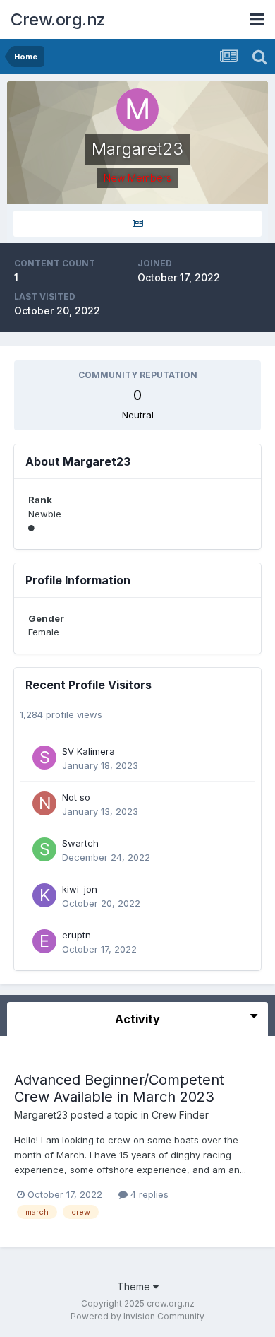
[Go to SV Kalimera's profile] (44, 758)
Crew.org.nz (58, 19)
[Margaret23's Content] (137, 223)
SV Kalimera (88, 751)
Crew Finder (180, 1115)
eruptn (76, 935)
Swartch (80, 843)
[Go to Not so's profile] (44, 803)
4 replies (148, 1194)
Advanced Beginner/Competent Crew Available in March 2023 (119, 1088)
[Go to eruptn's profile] (44, 941)
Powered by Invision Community (137, 1316)
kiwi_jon (79, 889)
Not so (76, 797)
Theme (135, 1286)
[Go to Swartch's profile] (44, 849)
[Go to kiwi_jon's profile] (44, 895)
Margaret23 (41, 1115)
